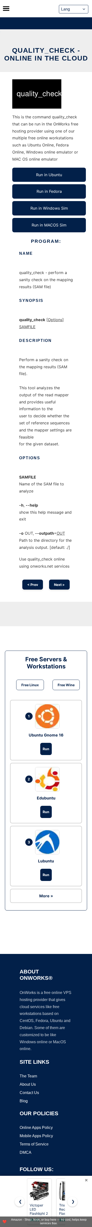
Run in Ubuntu (49, 174)
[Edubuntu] (48, 779)
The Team (28, 1076)
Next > (59, 585)
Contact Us (29, 1093)
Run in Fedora (49, 191)
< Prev (32, 585)
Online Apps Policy (36, 1127)
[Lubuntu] (48, 842)
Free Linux (30, 685)
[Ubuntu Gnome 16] (48, 716)
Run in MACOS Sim (49, 225)
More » (46, 895)
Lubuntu (46, 861)
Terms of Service (34, 1144)
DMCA (25, 1152)
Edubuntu (46, 798)
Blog (24, 1101)
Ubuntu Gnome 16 (46, 735)
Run (46, 749)
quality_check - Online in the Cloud (46, 54)
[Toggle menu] (6, 8)
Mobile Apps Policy (36, 1136)
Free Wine (66, 685)
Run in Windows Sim (49, 208)
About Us (28, 1084)
